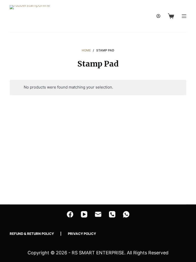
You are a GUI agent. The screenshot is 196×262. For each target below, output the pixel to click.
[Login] (158, 16)
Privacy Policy (82, 234)
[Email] (98, 214)
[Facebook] (70, 214)
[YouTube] (84, 214)
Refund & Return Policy (32, 234)
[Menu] (184, 16)
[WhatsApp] (126, 214)
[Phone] (112, 214)
